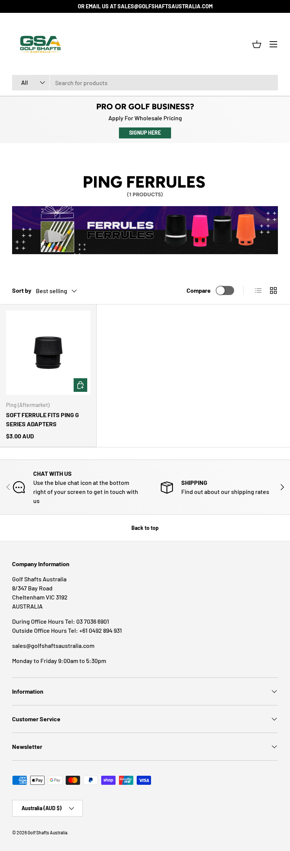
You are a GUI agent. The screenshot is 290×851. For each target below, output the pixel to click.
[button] (256, 44)
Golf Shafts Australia (47, 832)
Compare (199, 290)
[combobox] (145, 82)
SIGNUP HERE (145, 132)
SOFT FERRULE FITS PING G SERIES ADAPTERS (42, 419)
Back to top (145, 528)
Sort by (21, 290)
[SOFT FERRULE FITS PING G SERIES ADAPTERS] (48, 353)
